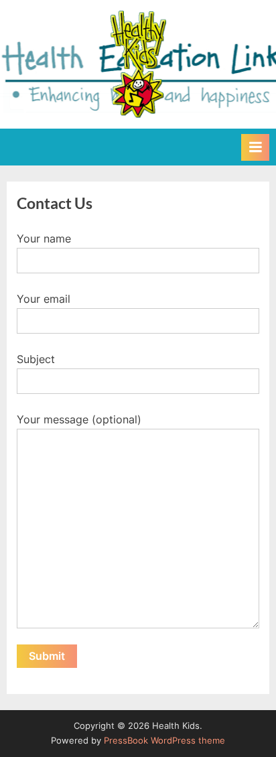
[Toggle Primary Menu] (255, 147)
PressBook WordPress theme (164, 741)
